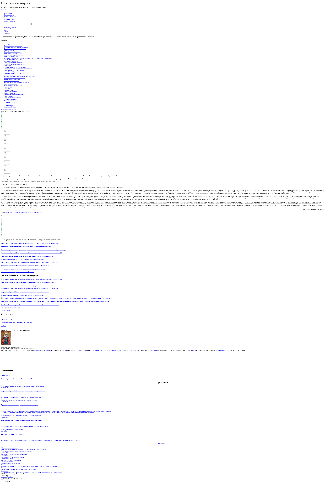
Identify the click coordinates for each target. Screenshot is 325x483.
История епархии (6, 464)
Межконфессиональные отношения (14, 78)
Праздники (7, 88)
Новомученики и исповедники (13, 85)
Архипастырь (8, 13)
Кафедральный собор (7, 458)
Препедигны (104, 350)
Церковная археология (10, 102)
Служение (10, 454)
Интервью (16, 454)
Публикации (7, 28)
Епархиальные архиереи (21, 466)
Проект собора (5, 460)
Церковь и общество (10, 107)
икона (40, 350)
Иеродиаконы (33, 472)
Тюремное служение (10, 100)
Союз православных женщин (12, 97)
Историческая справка (7, 466)
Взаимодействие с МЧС (11, 61)
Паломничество (8, 87)
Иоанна (221, 350)
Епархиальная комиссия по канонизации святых (18, 68)
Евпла (36, 350)
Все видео (4, 379)
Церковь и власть (9, 104)
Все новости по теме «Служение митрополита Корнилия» (17, 272)
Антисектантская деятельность (13, 46)
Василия (135, 350)
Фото (5, 30)
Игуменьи (19, 472)
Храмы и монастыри (10, 16)
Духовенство (8, 18)
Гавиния (79, 350)
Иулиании (193, 350)
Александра (112, 350)
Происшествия (8, 90)
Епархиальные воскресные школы (14, 70)
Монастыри (11, 463)
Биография (4, 454)
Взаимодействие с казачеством (13, 59)
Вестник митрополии (10, 27)
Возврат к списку (6, 310)
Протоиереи (41, 472)
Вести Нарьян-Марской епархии (13, 55)
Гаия (65, 350)
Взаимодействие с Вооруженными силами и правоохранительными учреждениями (28, 58)
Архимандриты (5, 472)
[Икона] (6, 344)
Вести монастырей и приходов (13, 53)
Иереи (47, 472)
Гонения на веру (54, 466)
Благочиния (4, 463)
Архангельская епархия (15, 3)
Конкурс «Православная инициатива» (15, 73)
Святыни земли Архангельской (27, 469)
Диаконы (60, 472)
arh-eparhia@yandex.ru (7, 477)
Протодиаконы (53, 472)
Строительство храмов (10, 99)
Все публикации (162, 443)
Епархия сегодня (9, 15)
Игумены (12, 472)
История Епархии (9, 19)
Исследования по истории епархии (38, 466)
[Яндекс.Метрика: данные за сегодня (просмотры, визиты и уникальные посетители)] (6, 480)
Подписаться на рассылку (8, 109)
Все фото (3, 326)
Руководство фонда (15, 460)
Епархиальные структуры (8, 457)
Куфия (119, 350)
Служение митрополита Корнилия (14, 94)
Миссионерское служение (11, 81)
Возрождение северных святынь (13, 62)
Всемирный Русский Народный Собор (15, 64)
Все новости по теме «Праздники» (11, 307)
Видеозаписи (23, 454)
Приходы (17, 463)
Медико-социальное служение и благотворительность (19, 76)
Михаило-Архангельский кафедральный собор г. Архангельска (23, 212)
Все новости (7, 44)
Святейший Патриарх (10, 91)
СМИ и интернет (9, 96)
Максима (97, 350)
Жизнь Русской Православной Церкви (15, 71)
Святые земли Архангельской (9, 469)
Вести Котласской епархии (12, 52)
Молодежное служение (10, 84)
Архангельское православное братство (15, 49)
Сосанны (48, 350)
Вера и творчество (9, 50)
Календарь (7, 33)
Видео (6, 31)
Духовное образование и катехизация (15, 67)
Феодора (128, 350)
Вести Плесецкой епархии (11, 56)
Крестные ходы (8, 75)
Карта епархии (20, 457)
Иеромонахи (25, 472)
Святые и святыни (9, 21)
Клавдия (91, 350)
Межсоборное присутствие (12, 79)
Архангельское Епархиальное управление (16, 47)
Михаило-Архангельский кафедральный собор (17, 82)
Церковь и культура (9, 105)
